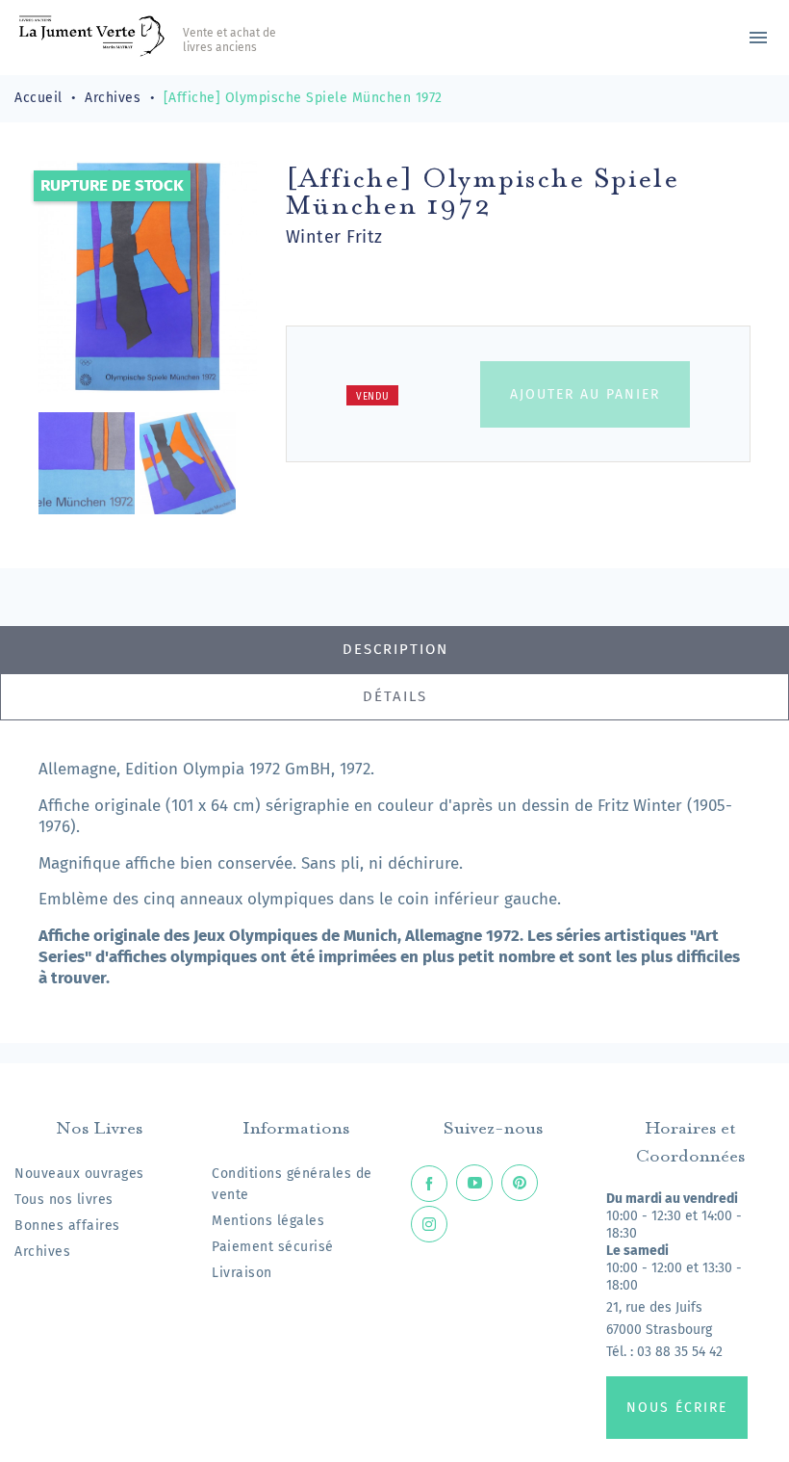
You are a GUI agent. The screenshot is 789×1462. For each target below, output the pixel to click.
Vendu (373, 397)
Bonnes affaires (67, 1225)
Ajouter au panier (585, 394)
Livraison (242, 1273)
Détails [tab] (395, 696)
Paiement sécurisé (273, 1247)
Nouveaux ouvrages (79, 1173)
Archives (42, 1251)
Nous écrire (676, 1407)
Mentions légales (268, 1221)
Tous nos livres (64, 1199)
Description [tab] (395, 649)
